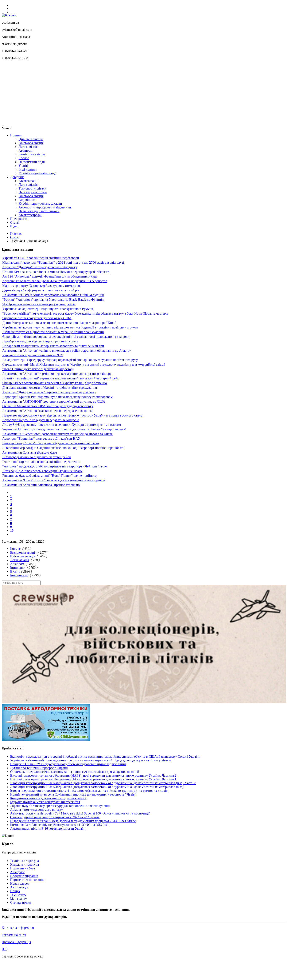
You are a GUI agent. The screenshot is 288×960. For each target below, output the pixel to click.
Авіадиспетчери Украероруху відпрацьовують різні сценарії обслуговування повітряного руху (70, 360)
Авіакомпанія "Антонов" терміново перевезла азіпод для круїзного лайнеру (57, 373)
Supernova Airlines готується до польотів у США (36, 318)
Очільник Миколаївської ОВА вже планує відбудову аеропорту (47, 406)
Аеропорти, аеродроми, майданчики (45, 207)
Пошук (15, 891)
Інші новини (28, 169)
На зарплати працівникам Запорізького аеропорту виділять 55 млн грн (53, 346)
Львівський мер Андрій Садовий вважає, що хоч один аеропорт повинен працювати (63, 448)
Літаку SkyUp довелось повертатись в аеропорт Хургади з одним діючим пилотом (61, 424)
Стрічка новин (20, 902)
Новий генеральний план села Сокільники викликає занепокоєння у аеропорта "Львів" (73, 794)
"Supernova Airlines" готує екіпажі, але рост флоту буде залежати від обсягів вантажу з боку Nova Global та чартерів (85, 313)
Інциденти (17, 567)
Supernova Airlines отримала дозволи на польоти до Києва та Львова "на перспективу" (64, 429)
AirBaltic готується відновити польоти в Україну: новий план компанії (53, 332)
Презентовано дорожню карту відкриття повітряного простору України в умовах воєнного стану (72, 415)
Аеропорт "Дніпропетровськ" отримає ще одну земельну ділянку (49, 392)
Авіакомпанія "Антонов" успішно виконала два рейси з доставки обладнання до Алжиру (66, 350)
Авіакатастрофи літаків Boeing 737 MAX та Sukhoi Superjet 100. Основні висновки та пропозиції (79, 813)
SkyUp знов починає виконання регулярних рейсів (38, 304)
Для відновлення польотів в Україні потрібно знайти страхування (49, 387)
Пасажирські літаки (33, 192)
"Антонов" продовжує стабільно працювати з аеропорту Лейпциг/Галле (54, 466)
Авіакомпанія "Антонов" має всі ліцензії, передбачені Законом (47, 411)
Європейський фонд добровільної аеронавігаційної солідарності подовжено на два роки (65, 336)
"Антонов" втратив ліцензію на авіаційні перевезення (41, 461)
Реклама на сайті (14, 935)
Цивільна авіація (31, 139)
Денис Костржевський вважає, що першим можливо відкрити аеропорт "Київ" (59, 322)
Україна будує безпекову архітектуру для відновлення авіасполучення (60, 806)
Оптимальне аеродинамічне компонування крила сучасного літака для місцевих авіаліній (74, 771)
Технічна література (24, 861)
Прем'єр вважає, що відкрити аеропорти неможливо (40, 341)
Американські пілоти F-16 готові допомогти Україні (47, 828)
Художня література (24, 864)
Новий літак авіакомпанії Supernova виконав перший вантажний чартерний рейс (60, 378)
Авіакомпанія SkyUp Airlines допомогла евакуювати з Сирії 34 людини (53, 295)
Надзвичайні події (32, 162)
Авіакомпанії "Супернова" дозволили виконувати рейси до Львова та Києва (57, 434)
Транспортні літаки (32, 188)
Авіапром (25, 150)
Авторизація (19, 887)
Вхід (5, 949)
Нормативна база (22, 868)
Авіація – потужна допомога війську (36, 809)
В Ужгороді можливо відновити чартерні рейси (36, 457)
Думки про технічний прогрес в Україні (39, 768)
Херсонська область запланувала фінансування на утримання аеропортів (54, 281)
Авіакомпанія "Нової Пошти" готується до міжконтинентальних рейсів (53, 480)
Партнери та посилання (27, 879)
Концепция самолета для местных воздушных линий (48, 798)
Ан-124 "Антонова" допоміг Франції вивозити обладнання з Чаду (49, 276)
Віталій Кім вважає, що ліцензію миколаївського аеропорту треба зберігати (56, 272)
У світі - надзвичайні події (37, 173)
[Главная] (9, 15)
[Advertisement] (128, 93)
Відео (14, 226)
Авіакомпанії (28, 181)
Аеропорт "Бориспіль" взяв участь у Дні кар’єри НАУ (41, 438)
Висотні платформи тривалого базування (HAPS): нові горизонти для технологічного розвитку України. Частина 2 (93, 775)
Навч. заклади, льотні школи (39, 211)
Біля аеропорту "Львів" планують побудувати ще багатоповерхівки (50, 443)
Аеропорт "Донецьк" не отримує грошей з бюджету (39, 267)
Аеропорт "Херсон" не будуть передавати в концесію (40, 420)
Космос (24, 158)
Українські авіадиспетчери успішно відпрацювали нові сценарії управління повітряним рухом (70, 327)
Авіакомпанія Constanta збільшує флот (29, 452)
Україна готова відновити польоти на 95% (32, 355)
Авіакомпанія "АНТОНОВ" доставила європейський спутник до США (53, 401)
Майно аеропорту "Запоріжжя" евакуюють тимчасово (41, 285)
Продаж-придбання (24, 876)
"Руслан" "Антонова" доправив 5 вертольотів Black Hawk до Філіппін (53, 299)
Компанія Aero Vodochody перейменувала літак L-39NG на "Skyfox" (59, 824)
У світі (23, 165)
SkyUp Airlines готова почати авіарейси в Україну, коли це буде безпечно (54, 383)
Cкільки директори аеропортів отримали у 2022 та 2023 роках (55, 817)
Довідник (17, 177)
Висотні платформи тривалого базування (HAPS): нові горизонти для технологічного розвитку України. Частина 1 (93, 779)
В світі (15, 571)
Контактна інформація (18, 927)
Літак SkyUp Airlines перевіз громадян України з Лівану (42, 471)
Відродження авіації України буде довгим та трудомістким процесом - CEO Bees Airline (73, 821)
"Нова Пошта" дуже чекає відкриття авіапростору (38, 369)
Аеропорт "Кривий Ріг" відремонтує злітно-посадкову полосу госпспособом (57, 397)
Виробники (27, 200)
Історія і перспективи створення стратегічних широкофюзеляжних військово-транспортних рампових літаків (89, 790)
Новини (16, 135)
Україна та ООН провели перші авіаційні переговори (40, 258)
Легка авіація (28, 146)
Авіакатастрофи (30, 215)
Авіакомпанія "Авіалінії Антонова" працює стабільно (41, 485)
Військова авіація (31, 143)
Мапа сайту (18, 898)
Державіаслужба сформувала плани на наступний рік (40, 290)
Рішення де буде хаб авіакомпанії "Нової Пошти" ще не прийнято (49, 475)
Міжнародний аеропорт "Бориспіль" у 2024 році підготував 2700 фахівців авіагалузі (63, 262)
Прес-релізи (18, 218)
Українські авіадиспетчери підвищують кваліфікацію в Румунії (47, 309)
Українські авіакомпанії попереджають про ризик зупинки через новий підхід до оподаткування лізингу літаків (90, 760)
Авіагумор (17, 872)
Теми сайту (18, 895)
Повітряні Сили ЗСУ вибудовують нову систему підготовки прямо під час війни (68, 764)
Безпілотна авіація (32, 154)
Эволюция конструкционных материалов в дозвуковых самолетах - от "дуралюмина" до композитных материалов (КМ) (96, 787)
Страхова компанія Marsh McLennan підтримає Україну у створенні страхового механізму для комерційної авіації (83, 364)
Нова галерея (19, 883)
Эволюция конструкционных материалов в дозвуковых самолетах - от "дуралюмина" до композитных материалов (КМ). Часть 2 (103, 783)
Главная (16, 233)
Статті (14, 222)
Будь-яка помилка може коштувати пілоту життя (45, 802)
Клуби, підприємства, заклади (40, 203)
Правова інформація (16, 942)
